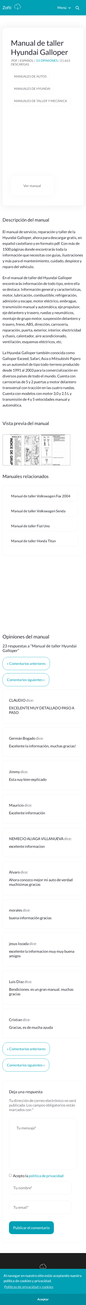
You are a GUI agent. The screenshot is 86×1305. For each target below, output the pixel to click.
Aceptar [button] (43, 1299)
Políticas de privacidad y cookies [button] (28, 1287)
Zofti (7, 7)
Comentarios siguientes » (26, 680)
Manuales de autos (30, 76)
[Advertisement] (43, 141)
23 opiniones (47, 60)
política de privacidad (46, 1175)
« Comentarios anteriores (26, 663)
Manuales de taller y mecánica (40, 101)
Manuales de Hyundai (32, 88)
